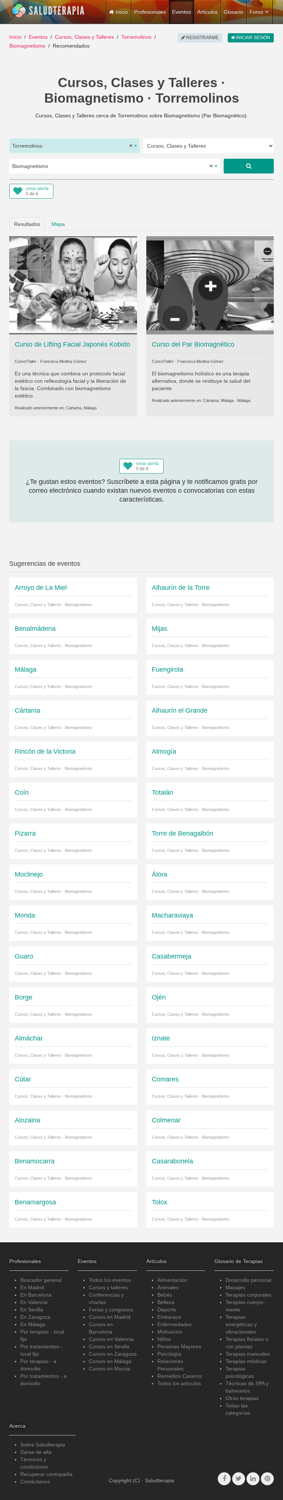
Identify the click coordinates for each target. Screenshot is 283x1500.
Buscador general (41, 1280)
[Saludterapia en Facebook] (224, 1478)
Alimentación (172, 1280)
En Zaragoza (35, 1317)
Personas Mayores (179, 1346)
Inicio (15, 37)
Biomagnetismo (27, 46)
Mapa (58, 224)
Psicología (169, 1354)
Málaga (243, 400)
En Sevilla (31, 1309)
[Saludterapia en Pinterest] (267, 1478)
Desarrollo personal (248, 1280)
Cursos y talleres (108, 1287)
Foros (256, 12)
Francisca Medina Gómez (63, 361)
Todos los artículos (179, 1383)
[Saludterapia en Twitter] (238, 1478)
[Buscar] (249, 166)
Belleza (165, 1302)
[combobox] (74, 145)
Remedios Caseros (179, 1376)
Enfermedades (174, 1324)
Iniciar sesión (252, 37)
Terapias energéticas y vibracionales (241, 1324)
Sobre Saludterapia (42, 1445)
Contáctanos (35, 1481)
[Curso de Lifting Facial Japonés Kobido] (73, 285)
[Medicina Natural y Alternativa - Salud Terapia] (48, 11)
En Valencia (34, 1302)
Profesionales (150, 12)
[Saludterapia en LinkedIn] (253, 1478)
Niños (164, 1339)
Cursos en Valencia (111, 1339)
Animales (168, 1287)
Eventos (181, 12)
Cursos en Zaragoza (113, 1354)
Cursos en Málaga (110, 1361)
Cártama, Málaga (81, 408)
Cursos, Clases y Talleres (84, 37)
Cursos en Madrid (109, 1317)
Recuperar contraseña (46, 1474)
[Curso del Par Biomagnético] (210, 285)
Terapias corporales (249, 1295)
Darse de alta (36, 1452)
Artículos (207, 12)
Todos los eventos (110, 1280)
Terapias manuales (248, 1354)
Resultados (27, 224)
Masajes (235, 1287)
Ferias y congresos (111, 1309)
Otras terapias (242, 1398)
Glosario (233, 12)
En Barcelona (36, 1295)
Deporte (166, 1309)
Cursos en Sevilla (109, 1346)
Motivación (169, 1332)
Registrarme (202, 37)
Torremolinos (136, 37)
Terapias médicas (246, 1361)
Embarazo (169, 1317)
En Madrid (32, 1287)
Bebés (164, 1295)
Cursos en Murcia (109, 1369)
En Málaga (32, 1324)
